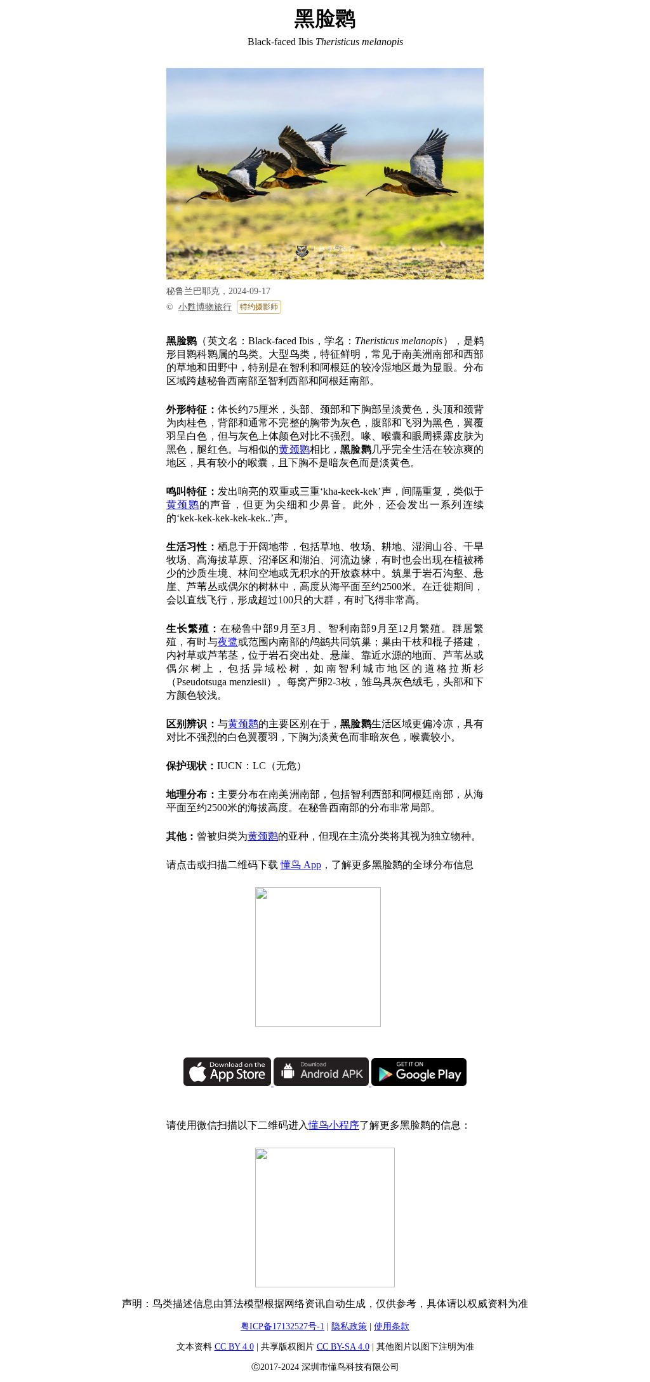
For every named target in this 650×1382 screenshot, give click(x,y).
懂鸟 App (301, 864)
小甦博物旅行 (205, 307)
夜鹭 (228, 641)
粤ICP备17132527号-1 (282, 1326)
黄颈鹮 (294, 449)
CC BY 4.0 (234, 1347)
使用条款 (391, 1326)
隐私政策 (349, 1326)
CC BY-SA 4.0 (343, 1347)
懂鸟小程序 (333, 1125)
